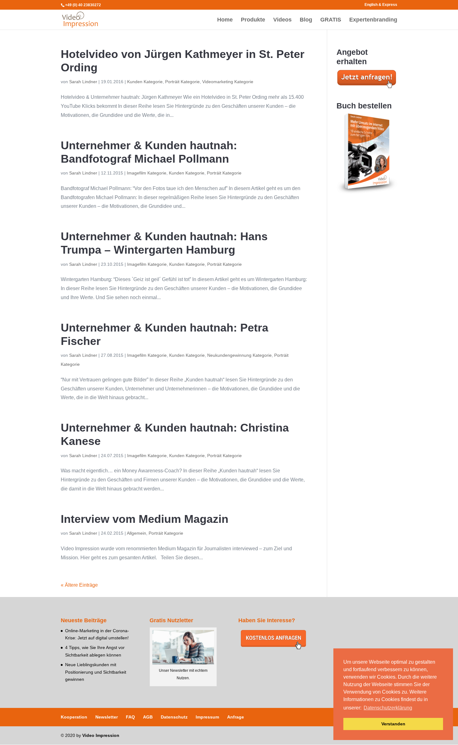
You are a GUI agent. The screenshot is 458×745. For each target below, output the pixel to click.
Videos (282, 20)
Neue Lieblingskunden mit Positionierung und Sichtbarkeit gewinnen (95, 672)
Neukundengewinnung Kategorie (239, 355)
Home (225, 20)
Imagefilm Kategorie (146, 172)
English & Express (381, 5)
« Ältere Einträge (79, 585)
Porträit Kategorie (182, 81)
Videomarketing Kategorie (227, 81)
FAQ (130, 716)
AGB (148, 716)
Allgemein (136, 533)
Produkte (253, 20)
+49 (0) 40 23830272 (83, 5)
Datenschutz (174, 716)
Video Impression (100, 735)
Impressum (207, 716)
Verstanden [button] (393, 723)
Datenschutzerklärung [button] (388, 707)
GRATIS (330, 20)
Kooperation (74, 716)
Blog (306, 20)
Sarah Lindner (83, 81)
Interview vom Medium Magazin (144, 519)
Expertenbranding (373, 20)
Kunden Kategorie (145, 81)
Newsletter (106, 716)
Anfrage (235, 716)
